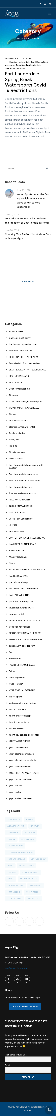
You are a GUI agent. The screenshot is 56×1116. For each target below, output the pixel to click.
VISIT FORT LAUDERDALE (22, 690)
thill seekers (15, 658)
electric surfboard (18, 420)
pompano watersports (21, 601)
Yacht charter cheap (20, 715)
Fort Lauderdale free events (23, 474)
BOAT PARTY (15, 382)
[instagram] (50, 3)
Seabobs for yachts (19, 626)
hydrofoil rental (17, 512)
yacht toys (34, 899)
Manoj (28, 58)
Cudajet (13, 414)
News (12, 563)
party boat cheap (18, 582)
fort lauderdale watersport (23, 493)
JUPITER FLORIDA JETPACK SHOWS (27, 537)
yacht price (32, 892)
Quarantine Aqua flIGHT (16, 68)
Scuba (10, 879)
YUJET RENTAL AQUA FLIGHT (24, 772)
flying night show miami (20, 852)
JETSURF (13, 525)
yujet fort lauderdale (20, 766)
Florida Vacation (17, 452)
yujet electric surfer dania (22, 760)
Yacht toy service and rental (24, 734)
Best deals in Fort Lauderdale (24, 363)
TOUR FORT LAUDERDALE (22, 664)
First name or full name (16, 1054)
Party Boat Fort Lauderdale (28, 65)
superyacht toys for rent (22, 645)
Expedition (13, 833)
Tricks (12, 671)
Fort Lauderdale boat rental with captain (26, 466)
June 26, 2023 (12, 230)
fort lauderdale (16, 859)
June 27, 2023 (24, 190)
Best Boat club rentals (19, 62)
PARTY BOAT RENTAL (20, 594)
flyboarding (27, 839)
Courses (13, 395)
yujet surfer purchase (20, 798)
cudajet (35, 826)
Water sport (15, 696)
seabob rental (16, 614)
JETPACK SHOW (38, 859)
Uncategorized (17, 677)
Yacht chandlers (17, 709)
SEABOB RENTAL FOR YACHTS (24, 620)
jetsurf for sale (16, 531)
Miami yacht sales (18, 556)
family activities (17, 433)
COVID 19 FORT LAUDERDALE (24, 407)
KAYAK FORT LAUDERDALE (22, 544)
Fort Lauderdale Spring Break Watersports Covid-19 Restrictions (26, 82)
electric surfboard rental (22, 426)
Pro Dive (11, 872)
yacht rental (14, 899)
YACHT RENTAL (17, 728)
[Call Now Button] (49, 1110)
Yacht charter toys (19, 722)
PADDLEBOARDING (18, 575)
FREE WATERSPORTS (19, 499)
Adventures (13, 819)
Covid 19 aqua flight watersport (25, 401)
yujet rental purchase (20, 779)
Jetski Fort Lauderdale (21, 518)
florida (11, 839)
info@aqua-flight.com (16, 968)
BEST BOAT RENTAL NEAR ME (24, 356)
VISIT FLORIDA (16, 683)
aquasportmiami (16, 826)
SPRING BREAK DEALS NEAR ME (25, 633)
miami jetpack (26, 866)
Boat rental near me (19, 388)
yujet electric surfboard (21, 753)
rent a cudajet (30, 872)
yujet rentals (15, 785)
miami (10, 866)
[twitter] (39, 921)
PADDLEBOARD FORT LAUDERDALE (27, 569)
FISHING (13, 445)
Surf (11, 652)
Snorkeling (35, 885)
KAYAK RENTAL (16, 550)
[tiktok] (9, 921)
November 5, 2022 (13, 58)
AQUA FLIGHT (16, 331)
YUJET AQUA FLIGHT (19, 741)
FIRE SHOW (30, 833)
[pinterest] (29, 921)
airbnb (29, 819)
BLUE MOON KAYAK (19, 376)
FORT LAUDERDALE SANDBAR (24, 480)
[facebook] (40, 3)
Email (7, 1065)
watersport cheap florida (22, 703)
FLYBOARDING (16, 458)
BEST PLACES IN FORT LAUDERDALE (27, 369)
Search (47, 168)
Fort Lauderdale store (20, 486)
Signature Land (15, 885)
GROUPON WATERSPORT (22, 506)
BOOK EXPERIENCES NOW (25, 1006)
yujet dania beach (18, 747)
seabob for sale (28, 879)
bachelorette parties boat (23, 344)
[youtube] (45, 3)
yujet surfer (15, 791)
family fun (14, 439)
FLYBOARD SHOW (15, 846)
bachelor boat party (20, 337)
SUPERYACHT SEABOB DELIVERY (25, 639)
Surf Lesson (13, 892)
